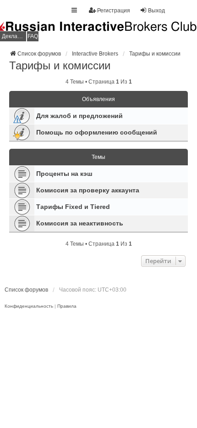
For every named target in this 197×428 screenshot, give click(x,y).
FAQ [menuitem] (32, 36)
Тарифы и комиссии (59, 65)
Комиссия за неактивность (79, 223)
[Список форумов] (98, 32)
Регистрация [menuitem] (113, 10)
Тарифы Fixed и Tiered (73, 206)
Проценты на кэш (64, 173)
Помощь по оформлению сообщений (96, 132)
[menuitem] (29, 306)
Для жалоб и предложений (79, 115)
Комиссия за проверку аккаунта (87, 190)
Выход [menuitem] (156, 10)
